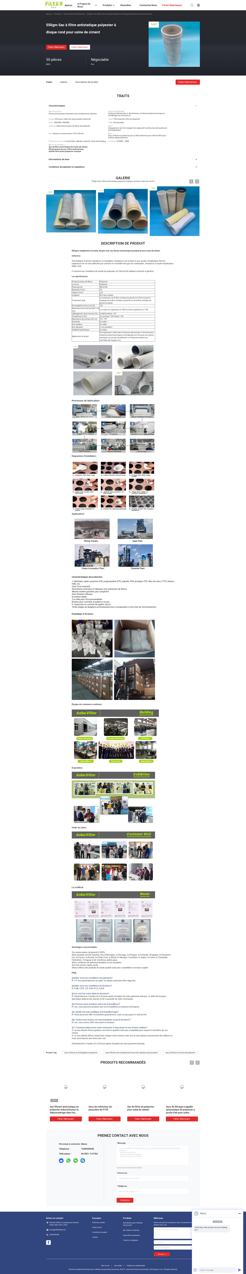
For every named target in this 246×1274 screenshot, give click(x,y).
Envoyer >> (162, 1254)
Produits (57, 14)
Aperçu (49, 14)
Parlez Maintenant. (56, 47)
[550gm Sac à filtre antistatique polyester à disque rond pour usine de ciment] (174, 44)
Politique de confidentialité (136, 1266)
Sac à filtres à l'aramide (131, 1230)
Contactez (125, 1200)
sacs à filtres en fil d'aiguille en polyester (80, 1053)
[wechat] (75, 1160)
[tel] (90, 1160)
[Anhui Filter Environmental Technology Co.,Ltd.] (54, 5)
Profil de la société (98, 1222)
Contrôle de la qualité (99, 1232)
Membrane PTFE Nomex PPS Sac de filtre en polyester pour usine (64, 1109)
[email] (61, 1160)
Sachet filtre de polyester (74, 14)
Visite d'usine (97, 1227)
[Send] (240, 1270)
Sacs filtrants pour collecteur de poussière (133, 1224)
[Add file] (195, 1270)
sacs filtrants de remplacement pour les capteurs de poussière (131, 1053)
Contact (95, 1237)
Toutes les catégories (130, 1240)
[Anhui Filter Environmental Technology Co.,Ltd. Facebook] (48, 1242)
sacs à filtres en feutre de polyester (180, 1053)
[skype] (82, 1160)
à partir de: (122, 1173)
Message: (122, 1143)
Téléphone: (122, 1186)
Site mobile (118, 1266)
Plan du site (105, 1266)
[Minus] (239, 1213)
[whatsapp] (68, 1160)
